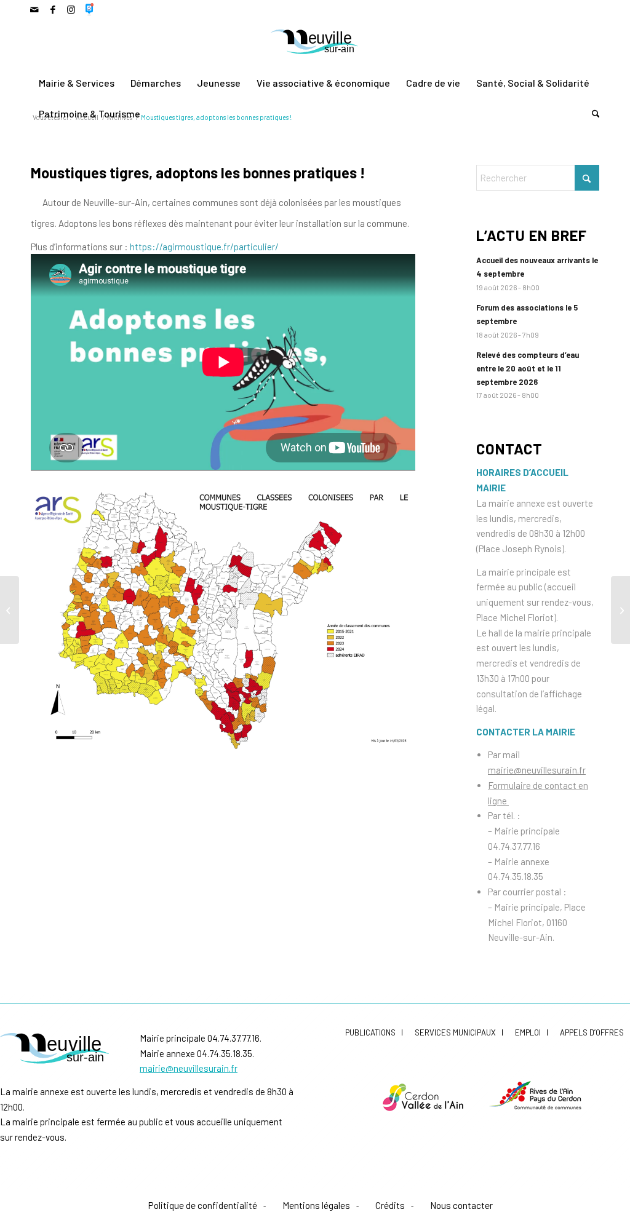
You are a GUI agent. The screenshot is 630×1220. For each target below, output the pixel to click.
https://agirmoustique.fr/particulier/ (203, 246)
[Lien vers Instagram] (71, 9)
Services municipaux (455, 1032)
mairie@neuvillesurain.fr (537, 769)
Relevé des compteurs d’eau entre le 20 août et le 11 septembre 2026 (527, 368)
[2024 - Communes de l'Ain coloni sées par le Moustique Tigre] (223, 619)
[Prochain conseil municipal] (620, 610)
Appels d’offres (592, 1032)
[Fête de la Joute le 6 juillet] (9, 610)
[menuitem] (76, 83)
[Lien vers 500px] (90, 9)
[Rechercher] (592, 113)
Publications (370, 1032)
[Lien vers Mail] (34, 9)
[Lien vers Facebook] (53, 9)
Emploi (528, 1032)
